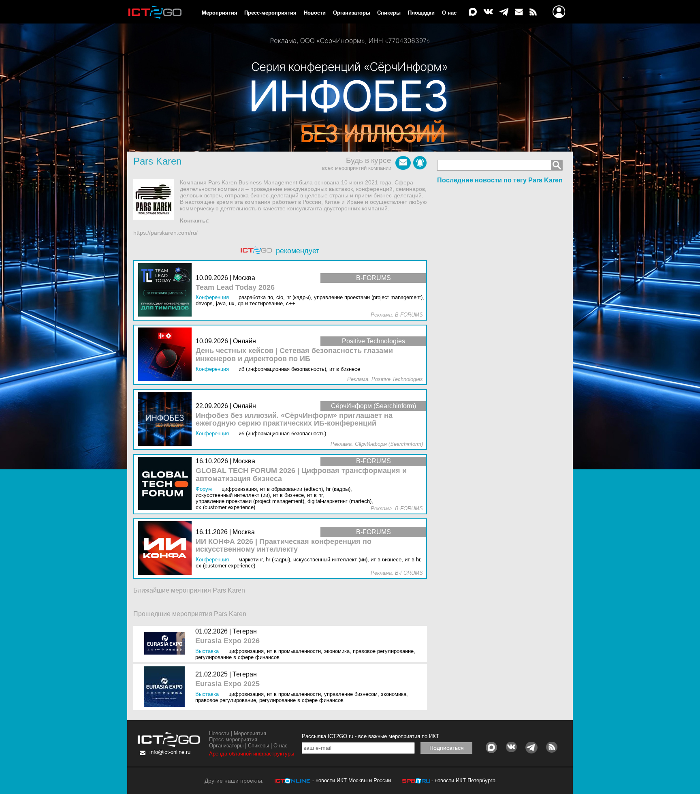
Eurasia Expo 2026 (227, 641)
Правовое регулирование (383, 651)
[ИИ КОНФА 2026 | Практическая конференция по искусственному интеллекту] (167, 548)
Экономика (337, 651)
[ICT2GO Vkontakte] (488, 12)
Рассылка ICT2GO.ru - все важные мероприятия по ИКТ (370, 736)
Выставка (207, 651)
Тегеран (245, 631)
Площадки (421, 13)
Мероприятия (219, 13)
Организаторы (351, 13)
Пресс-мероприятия (270, 13)
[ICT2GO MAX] (472, 12)
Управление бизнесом (351, 694)
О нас (449, 13)
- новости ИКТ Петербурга (463, 780)
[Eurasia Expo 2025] (166, 687)
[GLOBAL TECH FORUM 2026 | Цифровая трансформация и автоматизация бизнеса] (167, 484)
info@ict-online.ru (169, 752)
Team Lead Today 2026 (235, 287)
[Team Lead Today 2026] (167, 290)
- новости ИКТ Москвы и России (351, 780)
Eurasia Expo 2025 (227, 684)
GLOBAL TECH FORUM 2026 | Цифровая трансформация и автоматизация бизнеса (301, 475)
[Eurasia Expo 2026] (166, 644)
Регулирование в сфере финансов (237, 657)
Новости (315, 13)
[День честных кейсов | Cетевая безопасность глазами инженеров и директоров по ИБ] (167, 354)
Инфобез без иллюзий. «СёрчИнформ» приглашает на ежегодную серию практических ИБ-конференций (294, 420)
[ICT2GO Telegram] (504, 12)
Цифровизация (246, 651)
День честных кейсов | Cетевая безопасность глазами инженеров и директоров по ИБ (294, 355)
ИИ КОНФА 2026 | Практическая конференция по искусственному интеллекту (283, 546)
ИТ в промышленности (294, 651)
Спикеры (389, 13)
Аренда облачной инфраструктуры (251, 754)
